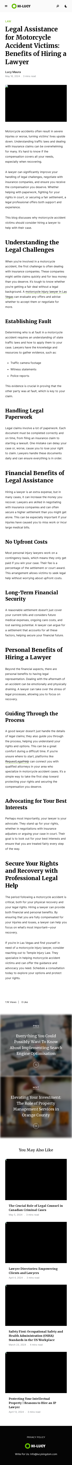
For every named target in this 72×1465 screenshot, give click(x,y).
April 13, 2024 (16, 1411)
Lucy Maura (13, 72)
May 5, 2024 (15, 1214)
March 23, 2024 (17, 1344)
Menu (6, 6)
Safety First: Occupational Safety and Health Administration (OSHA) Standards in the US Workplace (36, 1336)
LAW (8, 21)
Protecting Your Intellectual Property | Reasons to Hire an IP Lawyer (32, 1403)
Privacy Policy (36, 1437)
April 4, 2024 (16, 1277)
